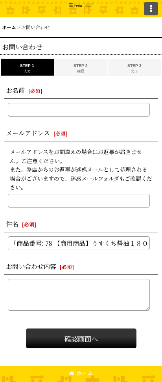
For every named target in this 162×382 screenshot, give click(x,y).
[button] (151, 8)
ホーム (84, 373)
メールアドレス (28, 132)
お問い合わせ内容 (31, 266)
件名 (12, 223)
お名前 (15, 90)
